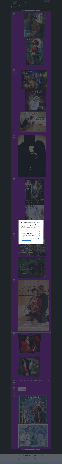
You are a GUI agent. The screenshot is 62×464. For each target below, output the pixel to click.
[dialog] (31, 232)
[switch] (39, 231)
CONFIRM (26, 240)
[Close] (42, 221)
